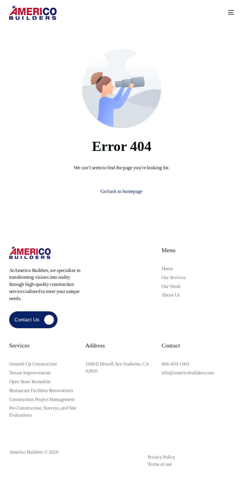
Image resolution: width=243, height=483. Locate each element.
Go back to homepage (121, 191)
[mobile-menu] (226, 12)
